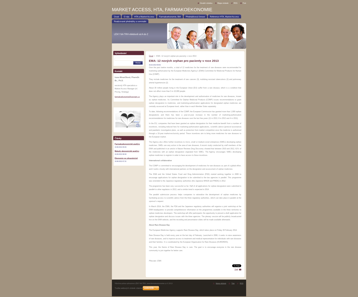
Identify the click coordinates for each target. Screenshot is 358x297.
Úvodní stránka (206, 3)
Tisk (244, 3)
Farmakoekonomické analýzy (127, 144)
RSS (235, 3)
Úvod (151, 56)
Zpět (236, 269)
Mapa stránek (223, 3)
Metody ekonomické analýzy (127, 151)
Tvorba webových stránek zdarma (128, 288)
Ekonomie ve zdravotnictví (126, 158)
